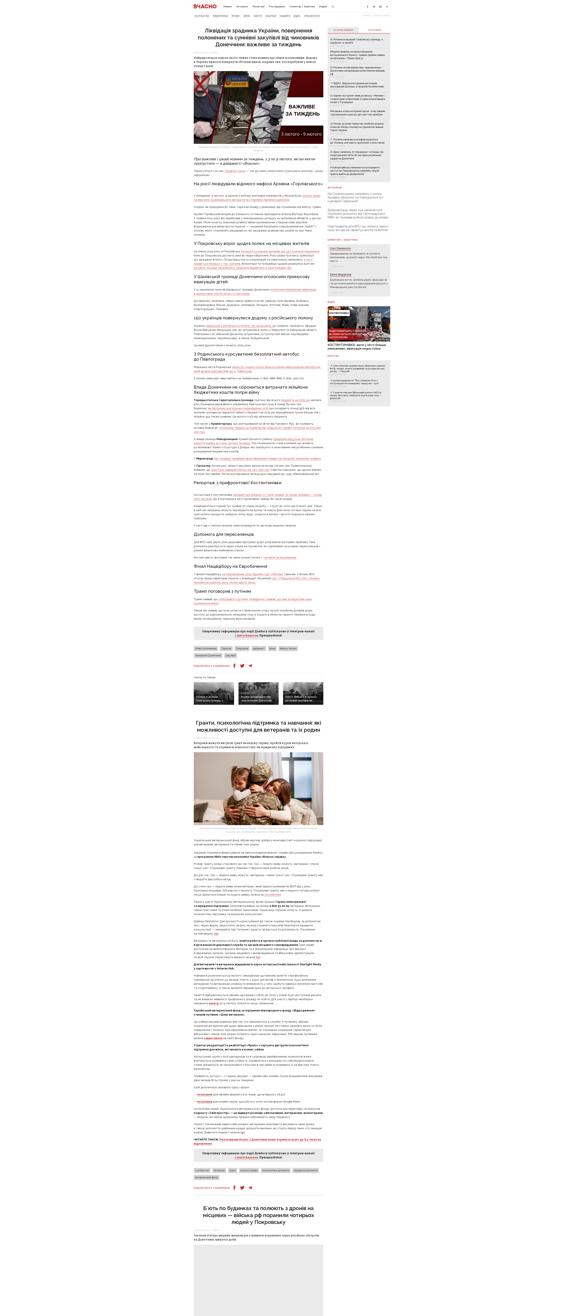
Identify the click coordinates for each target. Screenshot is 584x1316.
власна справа (249, 1170)
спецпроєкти (312, 16)
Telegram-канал (234, 170)
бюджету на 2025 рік (295, 400)
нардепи (285, 16)
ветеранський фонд (206, 1177)
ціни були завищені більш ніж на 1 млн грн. (240, 469)
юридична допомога (306, 1170)
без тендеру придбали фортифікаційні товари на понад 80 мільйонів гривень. (267, 458)
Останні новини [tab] (343, 30)
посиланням (272, 894)
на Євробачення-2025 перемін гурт (252, 574)
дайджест (259, 648)
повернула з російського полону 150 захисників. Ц (239, 325)
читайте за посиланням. (280, 557)
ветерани (219, 1170)
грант (232, 1170)
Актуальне (242, 6)
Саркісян (226, 648)
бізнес (236, 16)
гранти (258, 16)
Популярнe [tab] (374, 30)
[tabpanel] (359, 107)
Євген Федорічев (340, 274)
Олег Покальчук (340, 248)
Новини (227, 6)
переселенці (220, 16)
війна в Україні (288, 648)
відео (297, 16)
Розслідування (277, 6)
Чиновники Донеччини (208, 655)
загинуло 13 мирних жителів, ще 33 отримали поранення (280, 251)
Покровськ (242, 648)
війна (247, 16)
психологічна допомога (275, 1170)
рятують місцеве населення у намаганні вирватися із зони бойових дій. (243, 267)
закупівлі (231, 655)
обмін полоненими (206, 648)
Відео (331, 302)
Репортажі (258, 6)
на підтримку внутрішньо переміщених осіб (238, 408)
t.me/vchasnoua (246, 635)
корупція (271, 16)
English (323, 6)
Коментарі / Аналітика (302, 6)
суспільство (202, 16)
